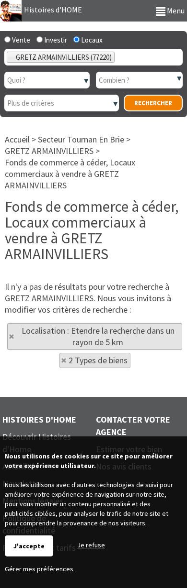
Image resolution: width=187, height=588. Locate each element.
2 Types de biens (98, 360)
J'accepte (29, 546)
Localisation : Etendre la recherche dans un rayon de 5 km (98, 336)
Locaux (91, 39)
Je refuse (91, 545)
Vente (20, 39)
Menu (175, 10)
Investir (55, 39)
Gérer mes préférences (39, 569)
